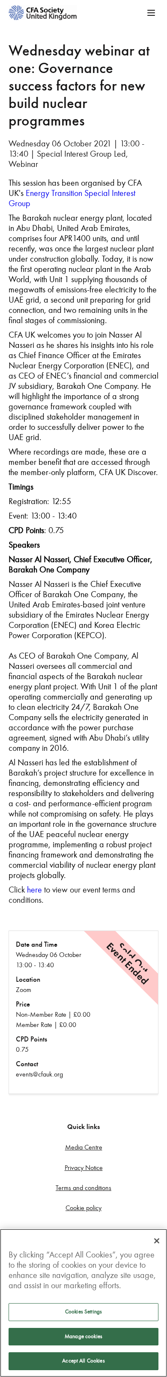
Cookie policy (83, 1208)
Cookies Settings (83, 1311)
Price (23, 1004)
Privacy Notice (84, 1168)
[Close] (156, 1240)
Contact (27, 1063)
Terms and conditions (83, 1188)
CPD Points (31, 1039)
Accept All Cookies (83, 1360)
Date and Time (36, 944)
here (34, 889)
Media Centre (83, 1147)
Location (28, 979)
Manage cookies (83, 1336)
